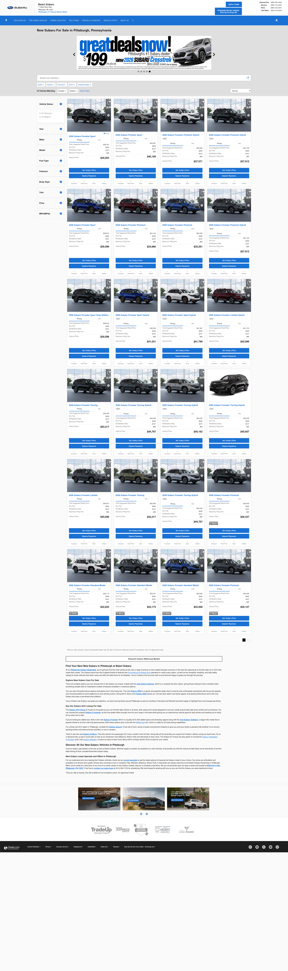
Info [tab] (99, 140)
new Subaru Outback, (189, 719)
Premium (61, 84)
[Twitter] (264, 847)
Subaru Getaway (90, 739)
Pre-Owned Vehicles (38, 20)
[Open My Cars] (275, 20)
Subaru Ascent (115, 727)
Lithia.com (104, 847)
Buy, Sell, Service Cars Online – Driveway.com (139, 847)
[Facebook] (257, 847)
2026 (41, 84)
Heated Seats (84, 84)
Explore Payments (89, 176)
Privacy (47, 847)
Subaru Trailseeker (209, 736)
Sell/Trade (74, 20)
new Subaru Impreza (145, 684)
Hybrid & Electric (58, 20)
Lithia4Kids (91, 847)
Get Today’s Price (89, 170)
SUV (72, 84)
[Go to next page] (249, 640)
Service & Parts (110, 20)
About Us (125, 20)
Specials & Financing (91, 20)
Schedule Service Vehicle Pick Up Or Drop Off (228, 11)
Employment (78, 847)
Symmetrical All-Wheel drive (139, 672)
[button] (182, 138)
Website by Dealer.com (11, 848)
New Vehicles (20, 20)
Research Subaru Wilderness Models (144, 659)
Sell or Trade (233, 4)
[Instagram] (278, 847)
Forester (61, 91)
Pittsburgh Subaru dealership (83, 669)
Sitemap (115, 847)
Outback (99, 799)
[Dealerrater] (251, 847)
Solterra (144, 799)
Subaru (72, 91)
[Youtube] (271, 847)
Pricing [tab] (79, 140)
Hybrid (50, 84)
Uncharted (70, 739)
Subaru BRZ (141, 693)
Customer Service (62, 847)
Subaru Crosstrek (93, 712)
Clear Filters (85, 91)
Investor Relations (33, 847)
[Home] (17, 8)
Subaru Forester (111, 719)
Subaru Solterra (90, 734)
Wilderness (140, 722)
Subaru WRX (136, 691)
